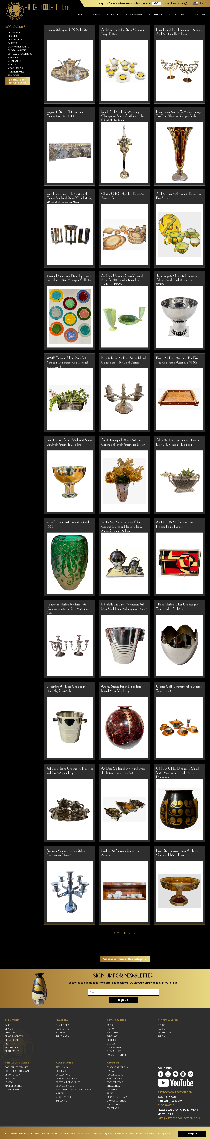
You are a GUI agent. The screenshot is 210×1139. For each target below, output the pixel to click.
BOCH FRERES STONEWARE (18, 1071)
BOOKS (110, 1025)
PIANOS (161, 1029)
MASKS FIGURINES (13, 1086)
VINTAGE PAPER (114, 1047)
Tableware (13, 75)
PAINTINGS (112, 1036)
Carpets (12, 43)
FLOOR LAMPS (62, 1029)
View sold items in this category (124, 959)
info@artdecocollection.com (179, 1118)
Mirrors (12, 64)
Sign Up (123, 1000)
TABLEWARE (61, 1101)
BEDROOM (10, 1029)
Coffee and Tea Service (20, 54)
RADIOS (161, 1036)
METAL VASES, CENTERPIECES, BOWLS (73, 1090)
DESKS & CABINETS (14, 1036)
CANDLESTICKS (63, 1075)
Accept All (192, 1134)
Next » (130, 933)
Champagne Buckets (18, 47)
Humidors (13, 57)
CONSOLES (10, 1032)
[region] (105, 1133)
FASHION (111, 1029)
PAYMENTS (112, 1090)
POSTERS (111, 1040)
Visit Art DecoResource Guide (17, 81)
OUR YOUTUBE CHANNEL (118, 1097)
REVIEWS (111, 1071)
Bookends (13, 36)
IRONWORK (10, 1044)
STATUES (111, 1044)
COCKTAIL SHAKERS (65, 1086)
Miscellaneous (16, 68)
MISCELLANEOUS (64, 1097)
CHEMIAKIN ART (114, 1051)
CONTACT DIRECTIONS (117, 1067)
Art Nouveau (14, 32)
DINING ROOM (11, 1040)
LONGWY (9, 1082)
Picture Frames (16, 72)
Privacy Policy (164, 1133)
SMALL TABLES (12, 1051)
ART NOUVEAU (62, 1067)
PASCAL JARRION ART (117, 1055)
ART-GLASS (10, 1078)
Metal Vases (14, 61)
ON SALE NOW (113, 1086)
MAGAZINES (112, 1032)
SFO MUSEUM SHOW (116, 1101)
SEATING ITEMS (12, 1047)
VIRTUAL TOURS (114, 1104)
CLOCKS (161, 1025)
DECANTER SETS (13, 1075)
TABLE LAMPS (62, 1036)
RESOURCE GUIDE (115, 1075)
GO (156, 3)
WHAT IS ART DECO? (116, 1078)
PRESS (110, 1093)
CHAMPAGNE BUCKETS (66, 1078)
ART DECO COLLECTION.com (175, 1092)
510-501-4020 (166, 1105)
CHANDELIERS (62, 1025)
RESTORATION (113, 1108)
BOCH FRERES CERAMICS (16, 1067)
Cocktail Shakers (17, 50)
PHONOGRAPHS (165, 1032)
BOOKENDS (61, 1071)
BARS (7, 1025)
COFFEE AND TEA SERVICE (68, 1082)
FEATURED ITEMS (115, 1082)
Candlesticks (15, 39)
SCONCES (60, 1032)
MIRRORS (60, 1093)
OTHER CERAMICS (13, 1090)
